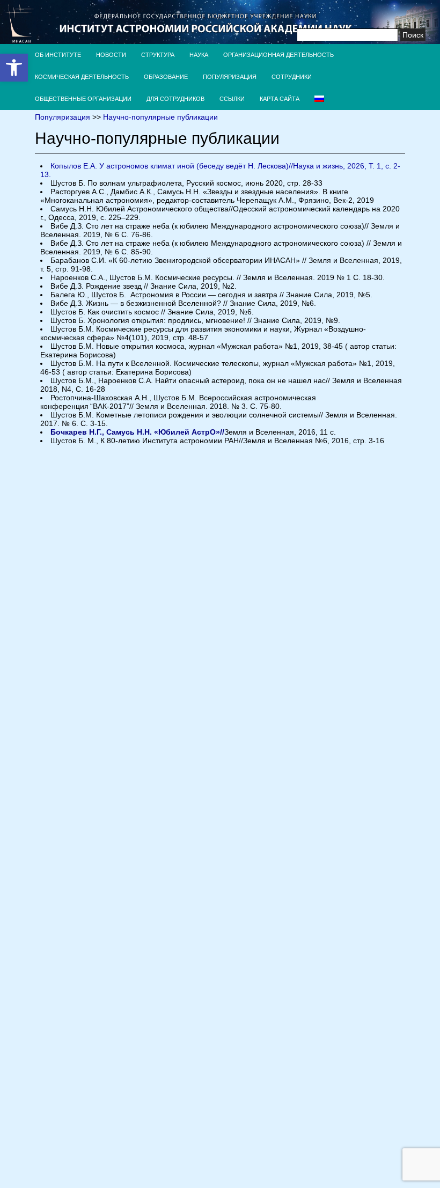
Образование (166, 77)
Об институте (58, 55)
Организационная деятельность (278, 55)
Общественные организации (83, 99)
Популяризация (229, 77)
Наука (198, 55)
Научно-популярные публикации (160, 117)
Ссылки (232, 99)
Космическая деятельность (82, 77)
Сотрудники (292, 77)
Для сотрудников (175, 99)
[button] (14, 68)
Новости (111, 55)
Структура (157, 55)
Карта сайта (279, 99)
